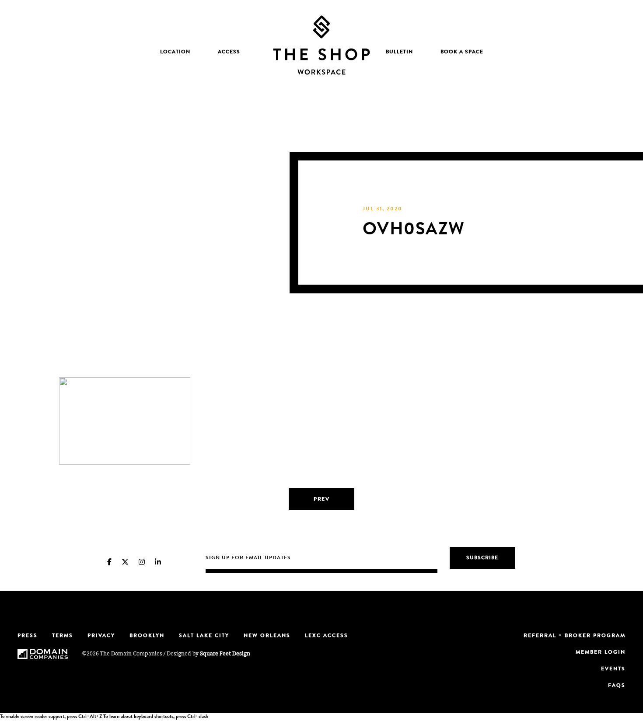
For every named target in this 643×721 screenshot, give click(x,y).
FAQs (617, 686)
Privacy (101, 636)
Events (613, 669)
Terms (62, 636)
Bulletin (399, 52)
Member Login (601, 652)
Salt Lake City (204, 636)
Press (27, 636)
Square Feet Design (225, 654)
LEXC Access (326, 636)
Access (229, 52)
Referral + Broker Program (575, 636)
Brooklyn (146, 636)
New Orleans (267, 636)
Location (175, 52)
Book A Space (461, 52)
